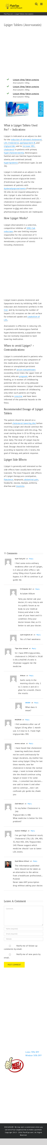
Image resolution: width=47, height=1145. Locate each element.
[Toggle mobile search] (36, 4)
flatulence (8, 479)
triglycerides (10, 146)
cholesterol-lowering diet (24, 423)
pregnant (23, 376)
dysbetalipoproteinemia (15, 188)
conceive (18, 396)
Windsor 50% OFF (33, 1055)
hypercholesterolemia (14, 153)
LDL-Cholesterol (11, 143)
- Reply (30, 559)
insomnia (20, 486)
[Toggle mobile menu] (41, 4)
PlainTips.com (8, 14)
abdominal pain (31, 479)
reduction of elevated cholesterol (26, 139)
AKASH (27, 703)
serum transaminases (26, 369)
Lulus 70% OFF (32, 1052)
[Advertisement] (23, 52)
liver (6, 310)
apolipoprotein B (27, 143)
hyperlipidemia (11, 162)
